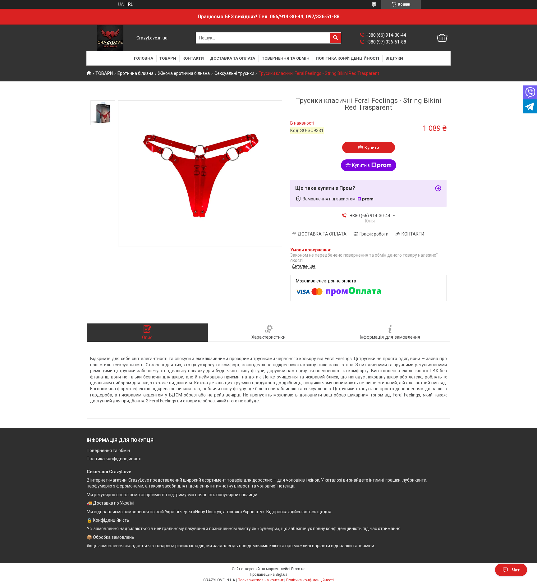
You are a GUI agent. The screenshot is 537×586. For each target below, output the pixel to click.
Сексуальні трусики (234, 73)
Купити (372, 147)
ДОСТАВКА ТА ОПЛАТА (232, 58)
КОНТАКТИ (193, 58)
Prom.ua (298, 569)
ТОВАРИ (167, 58)
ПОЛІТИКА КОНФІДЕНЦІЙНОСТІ (347, 58)
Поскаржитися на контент (260, 580)
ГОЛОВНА (143, 58)
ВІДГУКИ (394, 58)
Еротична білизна (135, 73)
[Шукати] (335, 38)
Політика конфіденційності (114, 458)
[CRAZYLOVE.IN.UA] (110, 38)
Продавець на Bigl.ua (268, 574)
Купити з (361, 165)
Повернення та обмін (108, 450)
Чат (516, 569)
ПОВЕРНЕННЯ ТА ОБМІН (285, 58)
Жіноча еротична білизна (184, 73)
